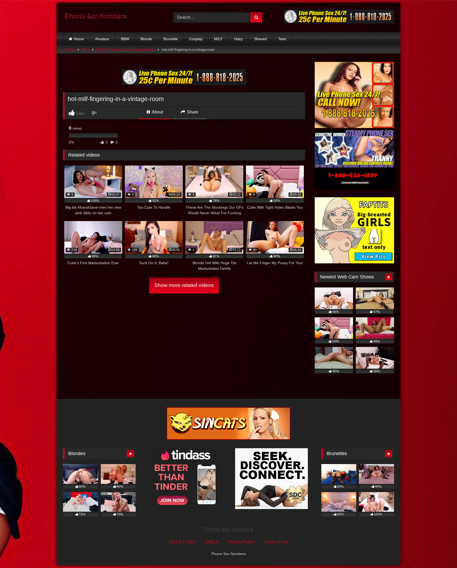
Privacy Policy (241, 542)
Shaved (260, 39)
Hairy (238, 39)
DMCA (212, 542)
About (157, 112)
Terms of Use (276, 542)
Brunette (170, 39)
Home (79, 39)
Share (192, 112)
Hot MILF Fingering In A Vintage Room (125, 50)
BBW (125, 39)
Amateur (102, 39)
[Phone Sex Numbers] (96, 17)
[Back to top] (440, 552)
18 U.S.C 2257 (182, 542)
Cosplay (196, 39)
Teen (282, 39)
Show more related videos (184, 285)
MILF (218, 39)
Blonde (146, 39)
